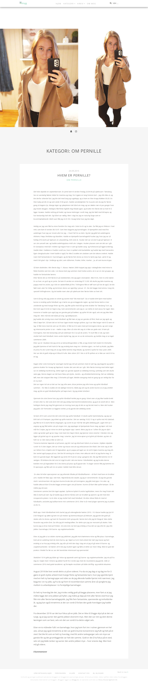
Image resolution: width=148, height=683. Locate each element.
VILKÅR (72, 673)
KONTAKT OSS (83, 673)
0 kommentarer (40, 651)
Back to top (122, 672)
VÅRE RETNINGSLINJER (43, 673)
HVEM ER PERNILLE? (74, 175)
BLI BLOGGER (98, 673)
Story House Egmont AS (107, 680)
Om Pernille (74, 180)
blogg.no (75, 680)
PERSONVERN (60, 673)
